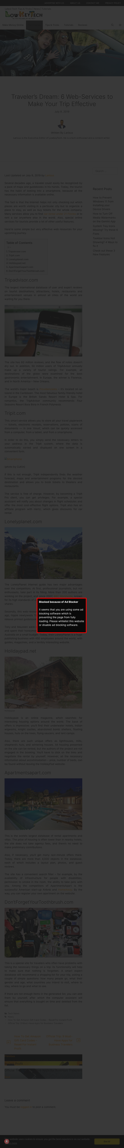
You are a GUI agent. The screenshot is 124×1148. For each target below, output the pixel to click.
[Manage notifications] (6, 1141)
